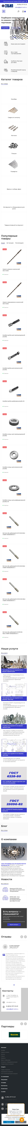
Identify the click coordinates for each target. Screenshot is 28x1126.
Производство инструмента (7, 1071)
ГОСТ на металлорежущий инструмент (9, 1073)
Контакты (4, 1085)
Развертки (14, 171)
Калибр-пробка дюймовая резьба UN (13, 401)
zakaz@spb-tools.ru (21, 7)
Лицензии (4, 1079)
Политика (4, 1088)
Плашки (14, 153)
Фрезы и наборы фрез (14, 189)
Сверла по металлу (14, 117)
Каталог (3, 1047)
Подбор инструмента (5, 1069)
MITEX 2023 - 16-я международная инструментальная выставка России (15, 899)
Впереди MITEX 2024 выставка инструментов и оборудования (17, 890)
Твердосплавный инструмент (14, 225)
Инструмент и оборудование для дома (9, 1062)
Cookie (3, 1091)
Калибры (14, 99)
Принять (8, 1122)
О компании (5, 1076)
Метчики (14, 135)
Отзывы (3, 1082)
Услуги (3, 1067)
